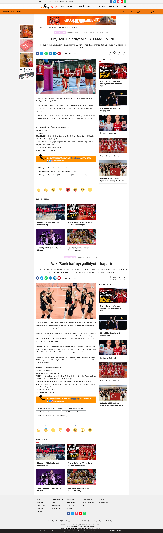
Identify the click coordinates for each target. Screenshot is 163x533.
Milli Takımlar (66, 6)
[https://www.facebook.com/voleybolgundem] (111, 1)
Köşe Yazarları (71, 505)
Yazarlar (155, 12)
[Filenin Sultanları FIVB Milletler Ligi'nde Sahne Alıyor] (81, 212)
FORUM (39, 1)
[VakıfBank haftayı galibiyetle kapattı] (66, 301)
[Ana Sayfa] (36, 27)
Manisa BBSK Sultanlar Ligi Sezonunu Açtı (48, 224)
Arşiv (84, 505)
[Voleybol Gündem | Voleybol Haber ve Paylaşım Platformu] (48, 6)
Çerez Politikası (70, 1)
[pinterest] (59, 53)
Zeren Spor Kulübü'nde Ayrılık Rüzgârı (49, 249)
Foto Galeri (143, 12)
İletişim (62, 1)
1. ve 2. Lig (101, 6)
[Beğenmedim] (60, 186)
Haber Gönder (48, 1)
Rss (49, 521)
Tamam (119, 531)
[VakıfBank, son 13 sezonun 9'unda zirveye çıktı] (81, 237)
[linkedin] (55, 53)
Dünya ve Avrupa (57, 499)
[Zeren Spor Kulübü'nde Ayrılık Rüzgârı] (50, 237)
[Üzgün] (90, 186)
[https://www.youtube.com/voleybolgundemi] (122, 1)
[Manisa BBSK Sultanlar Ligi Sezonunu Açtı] (50, 212)
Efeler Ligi (91, 6)
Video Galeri (129, 12)
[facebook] (37, 53)
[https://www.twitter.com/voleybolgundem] (114, 1)
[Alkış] (46, 186)
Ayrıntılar (112, 531)
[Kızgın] (68, 186)
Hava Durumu (103, 502)
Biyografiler (70, 508)
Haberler (41, 27)
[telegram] (50, 53)
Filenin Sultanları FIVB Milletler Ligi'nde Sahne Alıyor (80, 224)
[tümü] (117, 6)
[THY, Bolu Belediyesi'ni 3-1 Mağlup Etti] (66, 76)
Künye (56, 1)
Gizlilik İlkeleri (109, 521)
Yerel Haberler (87, 499)
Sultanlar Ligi (79, 6)
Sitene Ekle (55, 521)
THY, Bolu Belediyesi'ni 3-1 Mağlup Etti (66, 27)
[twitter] (41, 53)
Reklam (101, 521)
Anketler (101, 499)
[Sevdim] (53, 186)
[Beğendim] (38, 186)
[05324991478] (125, 1)
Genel (53, 502)
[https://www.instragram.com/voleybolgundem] (118, 1)
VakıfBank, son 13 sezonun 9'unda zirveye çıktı (78, 249)
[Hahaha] (75, 186)
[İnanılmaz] (82, 186)
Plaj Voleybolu (56, 505)
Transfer (110, 6)
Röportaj (40, 508)
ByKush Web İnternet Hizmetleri (76, 528)
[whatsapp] (46, 53)
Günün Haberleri (88, 502)
